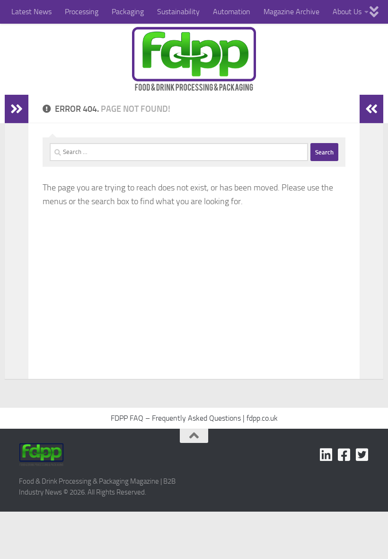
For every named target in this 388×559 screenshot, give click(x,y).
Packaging (128, 11)
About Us (347, 11)
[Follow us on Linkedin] (326, 455)
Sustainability (178, 11)
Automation (231, 11)
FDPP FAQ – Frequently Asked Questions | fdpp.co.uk (194, 418)
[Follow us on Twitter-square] (362, 455)
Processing (81, 11)
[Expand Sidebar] (16, 109)
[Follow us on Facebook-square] (344, 455)
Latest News (31, 11)
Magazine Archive (291, 11)
